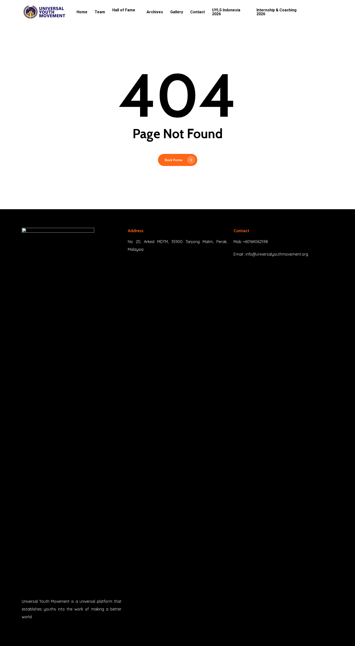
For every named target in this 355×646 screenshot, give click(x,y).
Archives (155, 12)
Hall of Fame (123, 10)
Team (100, 12)
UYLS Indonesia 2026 (226, 12)
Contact (197, 12)
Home (82, 12)
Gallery (176, 12)
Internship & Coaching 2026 (276, 12)
